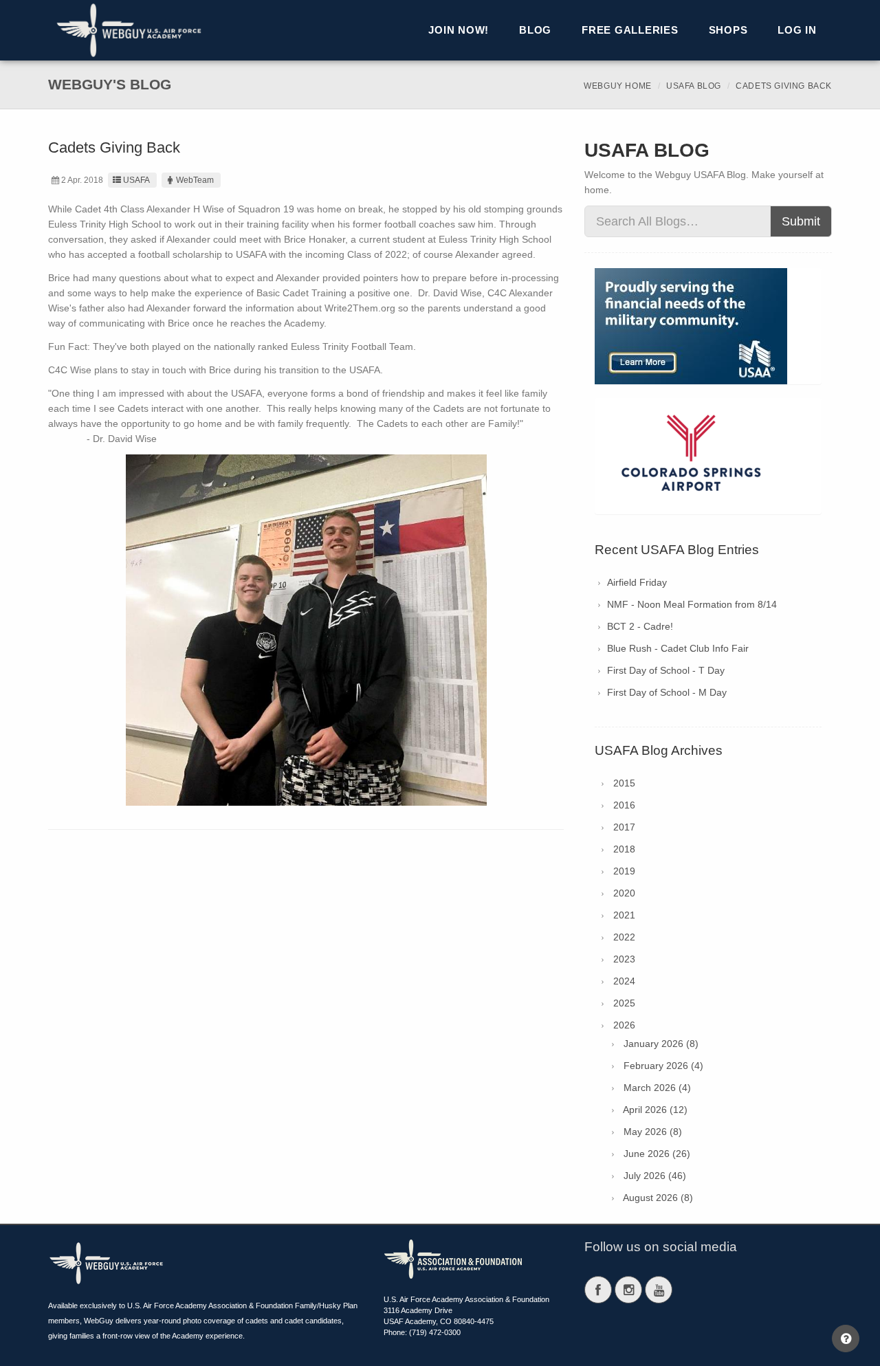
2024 (624, 981)
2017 (624, 827)
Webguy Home (618, 86)
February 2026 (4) (663, 1065)
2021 (624, 915)
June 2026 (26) (657, 1153)
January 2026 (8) (661, 1043)
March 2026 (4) (657, 1087)
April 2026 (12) (655, 1109)
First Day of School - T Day (666, 670)
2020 (624, 893)
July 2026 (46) (655, 1175)
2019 (624, 871)
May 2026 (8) (653, 1131)
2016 (624, 805)
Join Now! (458, 30)
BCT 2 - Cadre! (640, 626)
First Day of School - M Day (667, 692)
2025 (624, 1003)
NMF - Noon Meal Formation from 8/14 (692, 604)
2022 (624, 937)
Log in (797, 30)
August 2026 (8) (658, 1197)
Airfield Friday (637, 582)
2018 (624, 849)
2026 (624, 1025)
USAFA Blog (693, 86)
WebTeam (195, 180)
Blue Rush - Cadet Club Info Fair (678, 648)
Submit (801, 221)
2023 (624, 959)
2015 (624, 783)
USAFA (136, 180)
